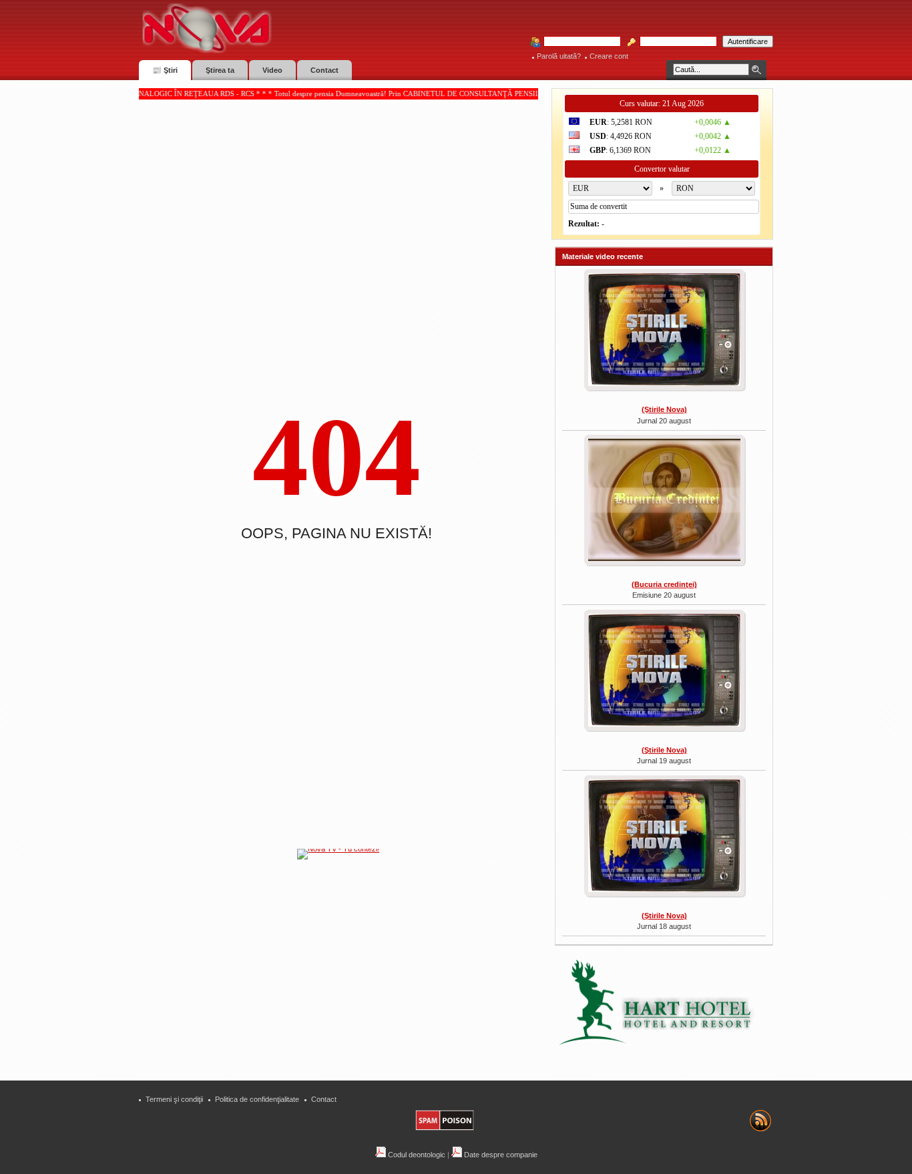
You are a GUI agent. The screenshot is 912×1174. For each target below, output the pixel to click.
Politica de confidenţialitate (257, 1099)
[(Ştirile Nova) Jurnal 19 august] (664, 672)
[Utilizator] (578, 42)
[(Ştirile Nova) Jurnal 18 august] (664, 837)
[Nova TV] (322, 28)
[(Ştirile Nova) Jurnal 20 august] (664, 331)
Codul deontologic (415, 1155)
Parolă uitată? (559, 56)
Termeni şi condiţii (174, 1099)
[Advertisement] (345, 960)
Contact (323, 1099)
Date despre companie (499, 1155)
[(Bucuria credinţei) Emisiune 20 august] (664, 501)
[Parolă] (674, 42)
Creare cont (609, 56)
